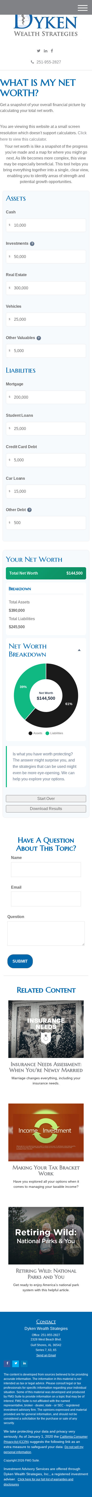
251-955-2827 (49, 62)
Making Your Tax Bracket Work (46, 1170)
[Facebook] (52, 51)
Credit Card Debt (21, 447)
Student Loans (19, 415)
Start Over (46, 799)
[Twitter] (38, 51)
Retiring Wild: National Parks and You (46, 1273)
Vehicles (13, 306)
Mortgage (14, 384)
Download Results (46, 809)
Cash (11, 212)
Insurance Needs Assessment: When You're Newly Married (46, 1067)
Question (15, 917)
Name (16, 858)
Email (16, 887)
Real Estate (16, 275)
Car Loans (15, 478)
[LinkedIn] (45, 51)
